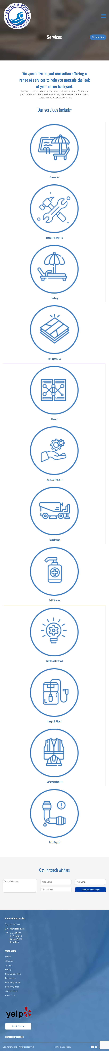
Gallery (8, 969)
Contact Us (10, 995)
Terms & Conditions (62, 1047)
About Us (9, 961)
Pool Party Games (13, 982)
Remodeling (10, 978)
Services (8, 965)
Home (8, 956)
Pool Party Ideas (12, 986)
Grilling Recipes (11, 991)
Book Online (18, 1026)
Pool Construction (13, 974)
